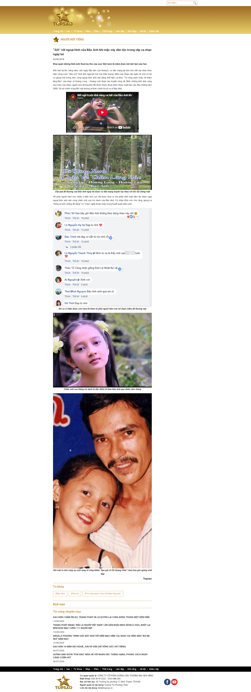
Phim (96, 31)
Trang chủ (58, 31)
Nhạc (88, 31)
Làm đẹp (120, 31)
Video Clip (154, 31)
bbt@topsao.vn (105, 688)
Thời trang (107, 31)
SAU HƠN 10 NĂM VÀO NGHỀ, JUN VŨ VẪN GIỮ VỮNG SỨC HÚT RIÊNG (89, 646)
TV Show (77, 31)
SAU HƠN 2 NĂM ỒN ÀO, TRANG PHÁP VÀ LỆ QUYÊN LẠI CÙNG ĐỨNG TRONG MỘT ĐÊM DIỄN (101, 617)
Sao (68, 31)
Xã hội (143, 31)
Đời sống (132, 31)
